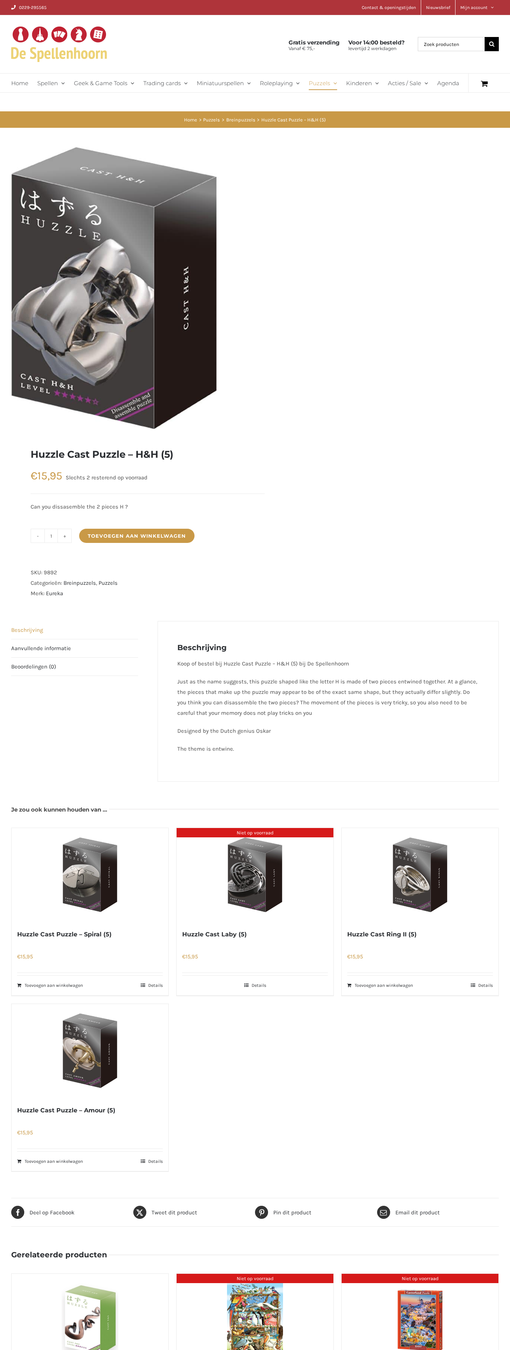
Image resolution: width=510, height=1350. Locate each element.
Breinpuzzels (79, 583)
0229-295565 (33, 7)
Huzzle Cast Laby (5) (214, 934)
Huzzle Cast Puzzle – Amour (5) (66, 1110)
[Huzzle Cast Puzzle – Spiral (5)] (90, 874)
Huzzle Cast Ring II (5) (382, 934)
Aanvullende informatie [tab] (41, 648)
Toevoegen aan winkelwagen (137, 536)
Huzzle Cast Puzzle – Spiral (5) (64, 934)
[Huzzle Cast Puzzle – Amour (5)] (90, 1050)
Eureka (54, 593)
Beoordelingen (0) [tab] (33, 666)
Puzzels (108, 583)
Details (155, 985)
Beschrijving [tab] (27, 630)
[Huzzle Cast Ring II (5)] (420, 874)
